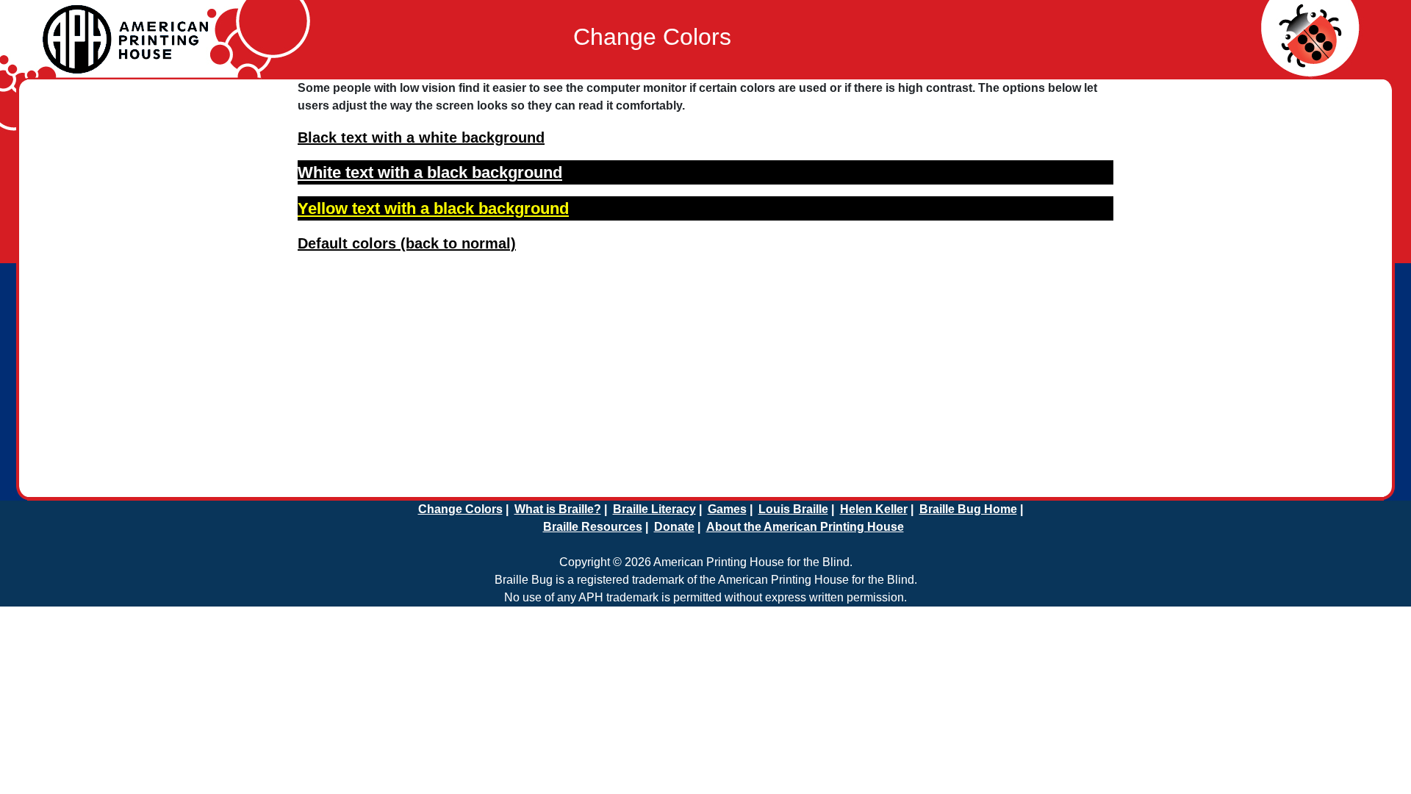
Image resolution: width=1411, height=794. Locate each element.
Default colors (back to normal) (407, 243)
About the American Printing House (805, 527)
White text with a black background (430, 172)
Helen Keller (874, 509)
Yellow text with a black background (433, 208)
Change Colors (460, 509)
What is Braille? (557, 509)
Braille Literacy (654, 509)
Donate (674, 527)
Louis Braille (793, 509)
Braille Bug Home (968, 509)
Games (727, 509)
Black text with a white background (421, 137)
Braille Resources (592, 527)
